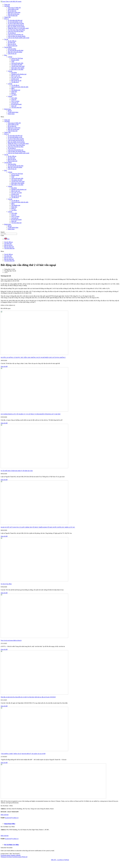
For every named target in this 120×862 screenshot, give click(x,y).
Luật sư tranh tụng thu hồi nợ (16, 25)
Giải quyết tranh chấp (17, 63)
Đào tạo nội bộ (12, 44)
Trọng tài (13, 99)
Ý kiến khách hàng (13, 112)
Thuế (12, 61)
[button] (60, 117)
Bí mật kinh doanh (16, 104)
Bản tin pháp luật (12, 45)
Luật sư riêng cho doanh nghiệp (16, 36)
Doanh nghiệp (15, 60)
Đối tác (10, 110)
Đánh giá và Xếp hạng (14, 12)
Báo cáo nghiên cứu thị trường (16, 26)
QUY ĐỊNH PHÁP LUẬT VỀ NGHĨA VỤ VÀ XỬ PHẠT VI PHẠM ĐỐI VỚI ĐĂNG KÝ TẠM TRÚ (31, 414)
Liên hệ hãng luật (12, 15)
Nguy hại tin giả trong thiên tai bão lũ (11, 640)
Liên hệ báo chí (12, 53)
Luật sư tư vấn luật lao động (15, 31)
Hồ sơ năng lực (12, 11)
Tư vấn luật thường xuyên (15, 22)
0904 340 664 (4, 814)
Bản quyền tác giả (16, 80)
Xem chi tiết (4, 366)
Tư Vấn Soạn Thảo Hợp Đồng (16, 30)
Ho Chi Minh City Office (11, 844)
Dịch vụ (6, 18)
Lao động (14, 94)
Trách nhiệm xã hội (13, 9)
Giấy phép (14, 98)
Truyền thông (8, 47)
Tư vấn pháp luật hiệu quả (15, 20)
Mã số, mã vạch (15, 75)
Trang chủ (7, 4)
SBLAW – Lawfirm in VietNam (60, 860)
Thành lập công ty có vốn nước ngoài (18, 28)
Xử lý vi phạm (15, 101)
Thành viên (7, 17)
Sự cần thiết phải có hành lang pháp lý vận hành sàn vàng (17, 470)
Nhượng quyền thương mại (18, 74)
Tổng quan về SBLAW (14, 7)
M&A (13, 88)
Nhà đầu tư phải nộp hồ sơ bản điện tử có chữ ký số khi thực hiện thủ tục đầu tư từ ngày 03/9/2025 (28, 697)
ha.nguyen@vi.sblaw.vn (11, 817)
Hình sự (13, 93)
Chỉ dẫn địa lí (15, 82)
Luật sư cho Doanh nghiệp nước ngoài (18, 37)
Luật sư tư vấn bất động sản (15, 34)
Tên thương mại (15, 90)
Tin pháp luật (11, 42)
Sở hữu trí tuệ (15, 79)
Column (10, 56)
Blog (5, 55)
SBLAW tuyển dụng (13, 14)
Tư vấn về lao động (6, 584)
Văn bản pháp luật (16, 107)
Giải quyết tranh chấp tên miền (19, 87)
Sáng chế (13, 106)
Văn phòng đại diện (16, 64)
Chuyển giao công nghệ (18, 66)
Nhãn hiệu (14, 91)
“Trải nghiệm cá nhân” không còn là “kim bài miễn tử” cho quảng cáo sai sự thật (23, 753)
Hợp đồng (14, 72)
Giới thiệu (7, 6)
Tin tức (6, 39)
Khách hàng (7, 109)
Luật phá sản (14, 102)
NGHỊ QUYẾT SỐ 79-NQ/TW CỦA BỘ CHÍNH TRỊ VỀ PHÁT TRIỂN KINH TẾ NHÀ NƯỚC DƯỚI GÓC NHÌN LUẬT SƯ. (38, 527)
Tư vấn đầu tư (12, 33)
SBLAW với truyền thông (15, 52)
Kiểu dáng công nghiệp (17, 68)
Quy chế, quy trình (16, 77)
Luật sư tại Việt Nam (17, 58)
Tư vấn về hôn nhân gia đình (16, 23)
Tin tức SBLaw (12, 41)
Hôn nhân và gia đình (17, 69)
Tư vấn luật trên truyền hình (15, 50)
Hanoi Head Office (9, 823)
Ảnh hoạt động (12, 49)
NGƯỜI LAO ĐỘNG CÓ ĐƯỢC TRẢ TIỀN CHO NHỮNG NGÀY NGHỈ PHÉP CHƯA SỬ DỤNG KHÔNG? (33, 357)
